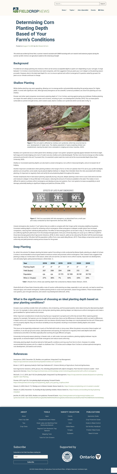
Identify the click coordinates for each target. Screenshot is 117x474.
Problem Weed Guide (93, 430)
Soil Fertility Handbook (93, 426)
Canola (70, 416)
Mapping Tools (47, 434)
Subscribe (30, 462)
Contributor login (82, 469)
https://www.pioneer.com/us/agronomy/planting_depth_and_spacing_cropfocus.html (41, 382)
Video (102, 10)
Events (93, 10)
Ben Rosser (39, 46)
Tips (23, 423)
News (64, 10)
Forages (70, 430)
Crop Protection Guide (93, 419)
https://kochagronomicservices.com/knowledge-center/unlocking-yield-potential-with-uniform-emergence (61, 371)
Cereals (70, 419)
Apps (47, 416)
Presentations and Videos (47, 419)
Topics (72, 10)
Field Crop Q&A (24, 419)
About (24, 416)
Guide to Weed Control (93, 423)
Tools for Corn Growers (46, 437)
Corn (46, 46)
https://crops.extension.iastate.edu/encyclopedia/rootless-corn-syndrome (37, 362)
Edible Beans (70, 426)
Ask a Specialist (83, 10)
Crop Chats (23, 426)
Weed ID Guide (93, 433)
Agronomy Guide (93, 416)
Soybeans (70, 433)
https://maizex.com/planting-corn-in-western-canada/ (81, 386)
